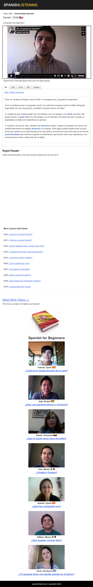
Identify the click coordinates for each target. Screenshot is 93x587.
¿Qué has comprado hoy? (46, 506)
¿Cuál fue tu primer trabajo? (20, 257)
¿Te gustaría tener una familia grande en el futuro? (46, 574)
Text (5, 87)
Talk (28, 87)
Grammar (36, 87)
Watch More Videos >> (15, 299)
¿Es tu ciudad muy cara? (19, 263)
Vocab (20, 87)
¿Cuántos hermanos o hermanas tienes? (25, 251)
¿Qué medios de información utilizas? (24, 280)
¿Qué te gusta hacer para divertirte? (46, 438)
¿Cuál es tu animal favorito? (20, 234)
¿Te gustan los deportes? (19, 269)
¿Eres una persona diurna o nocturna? (46, 404)
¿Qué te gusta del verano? (19, 275)
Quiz (13, 87)
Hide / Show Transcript (14, 92)
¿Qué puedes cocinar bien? (46, 540)
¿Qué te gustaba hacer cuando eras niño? (26, 245)
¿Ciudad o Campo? (46, 472)
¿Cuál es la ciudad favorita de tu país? (46, 370)
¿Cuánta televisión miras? (19, 286)
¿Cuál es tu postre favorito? (20, 240)
